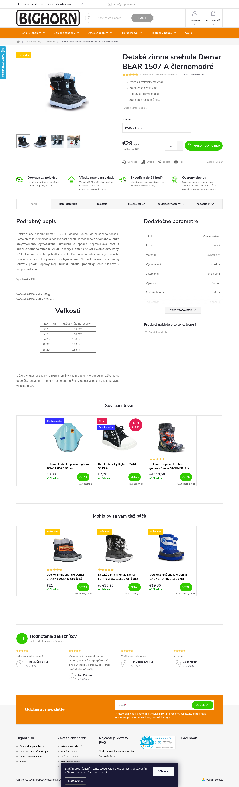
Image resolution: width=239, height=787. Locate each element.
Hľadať (142, 18)
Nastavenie (75, 781)
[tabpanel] (68, 451)
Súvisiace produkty (169, 204)
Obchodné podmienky (27, 4)
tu (107, 772)
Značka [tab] (136, 204)
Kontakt (24, 761)
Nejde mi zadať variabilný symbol (116, 751)
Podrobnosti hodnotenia (167, 74)
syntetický (213, 255)
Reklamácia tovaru (71, 761)
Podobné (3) (203, 204)
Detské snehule (157, 332)
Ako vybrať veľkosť (71, 746)
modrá (216, 245)
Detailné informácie (134, 107)
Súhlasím (164, 771)
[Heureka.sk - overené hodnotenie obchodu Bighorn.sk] (158, 742)
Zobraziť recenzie (56, 641)
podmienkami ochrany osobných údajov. (149, 717)
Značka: (215, 161)
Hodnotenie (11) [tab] (68, 204)
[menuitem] (33, 33)
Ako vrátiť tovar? (108, 756)
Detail (83, 477)
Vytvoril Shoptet (214, 779)
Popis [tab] (34, 204)
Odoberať (203, 705)
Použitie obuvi (69, 751)
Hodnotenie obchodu (31, 756)
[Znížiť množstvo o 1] (180, 148)
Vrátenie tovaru (69, 756)
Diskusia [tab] (102, 204)
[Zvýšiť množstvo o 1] (180, 143)
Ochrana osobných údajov (58, 4)
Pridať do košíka (206, 146)
